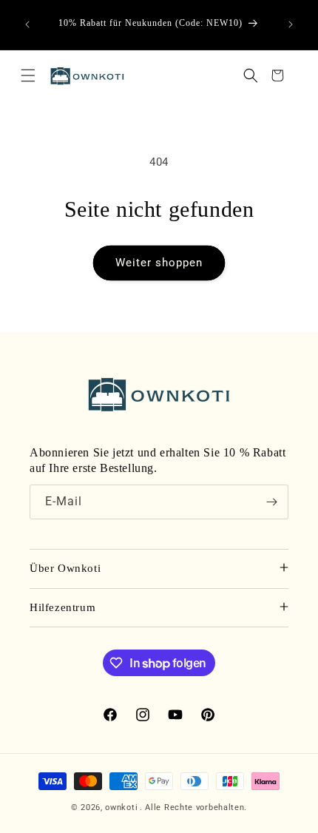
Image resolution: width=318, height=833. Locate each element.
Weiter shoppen (159, 262)
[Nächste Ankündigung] (290, 24)
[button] (28, 75)
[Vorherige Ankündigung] (27, 24)
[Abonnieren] (271, 502)
